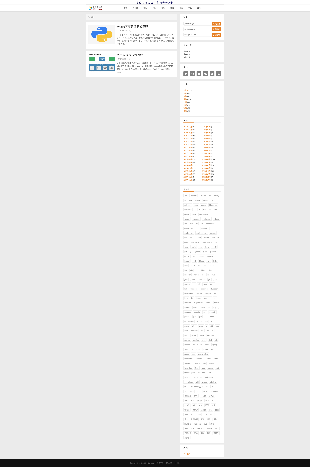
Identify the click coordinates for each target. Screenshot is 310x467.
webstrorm (209, 377)
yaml (198, 391)
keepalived (204, 289)
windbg (204, 382)
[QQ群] (212, 73)
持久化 (203, 410)
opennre (187, 312)
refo (202, 330)
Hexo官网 (186, 454)
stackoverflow (203, 354)
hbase (201, 261)
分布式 (203, 396)
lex (215, 293)
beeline (203, 205)
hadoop (201, 256)
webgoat (187, 377)
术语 (199, 414)
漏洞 (208, 419)
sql (212, 349)
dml (185, 237)
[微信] (205, 73)
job (199, 284)
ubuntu (210, 368)
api (213, 200)
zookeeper (214, 391)
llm (192, 298)
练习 (212, 424)
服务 (192, 414)
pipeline (187, 316)
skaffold (187, 344)
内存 (196, 396)
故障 (217, 410)
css (191, 223)
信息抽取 (187, 396)
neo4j (203, 307)
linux (186, 298)
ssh (193, 354)
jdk (209, 279)
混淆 (202, 419)
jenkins (187, 284)
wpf (207, 386)
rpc (208, 330)
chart (194, 214)
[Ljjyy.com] (95, 8)
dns (191, 237)
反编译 (199, 400)
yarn (205, 391)
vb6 (217, 368)
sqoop (186, 354)
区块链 (211, 396)
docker (206, 237)
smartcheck (197, 344)
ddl (197, 228)
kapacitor (193, 289)
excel (186, 247)
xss (212, 386)
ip (208, 275)
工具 (190, 8)
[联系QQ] (199, 73)
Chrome (203, 195)
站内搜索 (216, 23)
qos (206, 321)
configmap (207, 219)
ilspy (210, 270)
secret (202, 335)
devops (213, 233)
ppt (206, 316)
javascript (201, 279)
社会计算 (197, 424)
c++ (204, 209)
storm (216, 358)
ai (185, 200)
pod (194, 316)
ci (211, 214)
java (186, 279)
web (209, 372)
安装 (200, 405)
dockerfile (215, 237)
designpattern (201, 233)
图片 (213, 400)
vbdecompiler (189, 372)
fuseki (214, 247)
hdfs (208, 261)
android (206, 200)
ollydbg (216, 307)
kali (185, 289)
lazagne (208, 293)
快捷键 (195, 410)
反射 (192, 400)
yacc (192, 391)
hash (194, 261)
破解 (172, 8)
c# (199, 209)
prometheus (189, 321)
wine (186, 386)
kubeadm (214, 289)
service (187, 340)
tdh (204, 363)
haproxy (210, 256)
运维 (163, 8)
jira (194, 284)
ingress (196, 275)
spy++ (205, 349)
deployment (188, 233)
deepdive (205, 228)
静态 (208, 433)
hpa (199, 265)
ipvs (213, 275)
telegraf (211, 363)
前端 (145, 8)
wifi (197, 382)
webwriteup (188, 382)
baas (196, 205)
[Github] (185, 73)
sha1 (203, 340)
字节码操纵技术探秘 (130, 55)
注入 (186, 419)
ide (197, 270)
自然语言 (200, 428)
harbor (187, 261)
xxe (185, 391)
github (197, 251)
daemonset (210, 223)
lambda (199, 293)
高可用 (216, 433)
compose (196, 219)
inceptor (187, 275)
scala (186, 335)
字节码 (187, 405)
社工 (205, 424)
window (213, 382)
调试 (217, 428)
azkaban (187, 205)
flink (200, 247)
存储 (194, 405)
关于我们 (160, 463)
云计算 (135, 8)
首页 (125, 8)
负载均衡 (187, 433)
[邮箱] (192, 73)
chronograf (203, 214)
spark (207, 344)
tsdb (203, 368)
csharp (216, 219)
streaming (188, 363)
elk (216, 242)
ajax (190, 200)
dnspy (198, 237)
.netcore (193, 195)
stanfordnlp (188, 358)
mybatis (187, 307)
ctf (197, 223)
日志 (186, 414)
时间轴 (177, 463)
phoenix (212, 312)
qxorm (186, 326)
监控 (215, 419)
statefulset (200, 358)
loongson (207, 298)
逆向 (196, 433)
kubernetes (188, 293)
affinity (216, 195)
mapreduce (198, 302)
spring (186, 349)
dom (186, 242)
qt (211, 321)
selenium (210, 335)
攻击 (210, 410)
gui (194, 256)
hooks (193, 265)
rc (206, 326)
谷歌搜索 (216, 34)
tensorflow (188, 368)
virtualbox (201, 372)
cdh (215, 209)
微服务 (187, 410)
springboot (196, 349)
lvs (215, 298)
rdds (217, 326)
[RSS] (218, 73)
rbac (201, 326)
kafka (212, 284)
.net (185, 195)
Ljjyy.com (150, 463)
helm (215, 261)
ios (203, 275)
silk (216, 340)
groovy (187, 256)
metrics (208, 302)
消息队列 (194, 419)
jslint (205, 284)
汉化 (211, 414)
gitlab (205, 251)
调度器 (209, 428)
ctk (202, 223)
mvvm (216, 302)
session (196, 340)
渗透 (181, 8)
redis (186, 330)
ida (191, 270)
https (212, 265)
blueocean (213, 205)
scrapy (194, 335)
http (205, 265)
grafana (213, 251)
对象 (213, 405)
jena (215, 279)
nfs (209, 307)
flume (207, 247)
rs (212, 330)
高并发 (187, 438)
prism (212, 316)
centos (187, 214)
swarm (197, 363)
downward (195, 242)
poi (200, 316)
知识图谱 (187, 424)
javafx (193, 279)
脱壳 (192, 428)
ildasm (203, 270)
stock (209, 358)
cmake (187, 219)
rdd (211, 326)
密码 (207, 405)
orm (204, 312)
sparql (214, 344)
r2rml (194, 326)
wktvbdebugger (197, 386)
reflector (194, 330)
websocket (198, 377)
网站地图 (169, 463)
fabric (193, 247)
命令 (207, 400)
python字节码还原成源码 (132, 27)
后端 (154, 8)
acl (210, 195)
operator (197, 312)
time (197, 368)
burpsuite (188, 209)
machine (187, 302)
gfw (185, 251)
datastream (188, 228)
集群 (202, 433)
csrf (185, 223)
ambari (197, 200)
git (191, 251)
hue (185, 270)
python (199, 321)
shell (210, 340)
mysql (195, 307)
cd (210, 209)
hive (186, 265)
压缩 (186, 400)
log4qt (198, 298)
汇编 (205, 414)
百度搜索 (216, 29)
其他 (199, 8)
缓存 (186, 428)
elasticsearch (207, 242)
